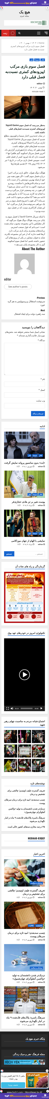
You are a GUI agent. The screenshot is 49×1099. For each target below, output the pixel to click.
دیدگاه (41, 340)
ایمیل (42, 389)
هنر (31, 60)
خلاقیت (31, 925)
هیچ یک (24, 11)
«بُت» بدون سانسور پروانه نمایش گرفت (24, 462)
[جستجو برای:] (29, 553)
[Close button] (47, 1070)
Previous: (26, 301)
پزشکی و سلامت (36, 883)
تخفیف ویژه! (13, 1085)
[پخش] (41, 708)
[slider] (27, 708)
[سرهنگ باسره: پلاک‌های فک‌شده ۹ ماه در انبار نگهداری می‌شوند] (24, 1000)
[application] (24, 674)
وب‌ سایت (40, 400)
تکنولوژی (39, 925)
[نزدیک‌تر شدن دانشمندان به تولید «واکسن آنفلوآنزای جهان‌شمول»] (24, 957)
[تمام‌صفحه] (7, 708)
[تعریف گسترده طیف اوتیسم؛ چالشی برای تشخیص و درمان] (24, 873)
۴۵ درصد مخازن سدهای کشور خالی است (26, 826)
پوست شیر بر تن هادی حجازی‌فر (28, 501)
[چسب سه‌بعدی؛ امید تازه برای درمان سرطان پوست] (24, 915)
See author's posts (17, 286)
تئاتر (42, 60)
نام (43, 379)
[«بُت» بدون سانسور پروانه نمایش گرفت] (24, 445)
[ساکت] (12, 708)
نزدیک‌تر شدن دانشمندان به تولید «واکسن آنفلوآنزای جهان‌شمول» (26, 810)
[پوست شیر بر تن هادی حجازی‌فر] (24, 484)
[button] (46, 33)
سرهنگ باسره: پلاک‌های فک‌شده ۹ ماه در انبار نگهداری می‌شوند (25, 1019)
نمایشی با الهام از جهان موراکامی (28, 540)
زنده (5, 33)
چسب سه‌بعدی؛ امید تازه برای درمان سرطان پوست (26, 934)
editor (39, 83)
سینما (37, 60)
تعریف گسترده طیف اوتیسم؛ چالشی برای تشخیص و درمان (26, 891)
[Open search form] (19, 33)
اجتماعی (39, 1010)
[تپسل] (1, 8)
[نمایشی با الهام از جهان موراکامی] (24, 523)
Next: (29, 312)
